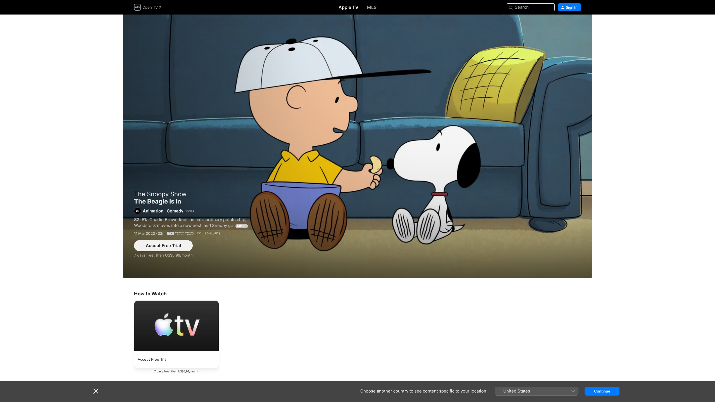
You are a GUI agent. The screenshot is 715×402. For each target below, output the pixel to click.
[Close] (95, 391)
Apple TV (349, 7)
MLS (371, 7)
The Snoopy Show (160, 194)
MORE (241, 226)
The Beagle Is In (357, 146)
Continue (602, 391)
